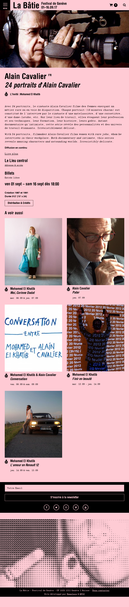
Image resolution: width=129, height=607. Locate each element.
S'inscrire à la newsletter (64, 497)
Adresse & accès (14, 165)
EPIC (82, 594)
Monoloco (72, 594)
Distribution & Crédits (19, 203)
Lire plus (11, 153)
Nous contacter (100, 590)
